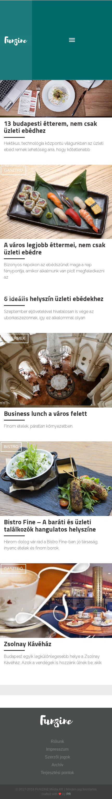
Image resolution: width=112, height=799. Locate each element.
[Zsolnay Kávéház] (56, 600)
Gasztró (13, 568)
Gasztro (13, 170)
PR (68, 794)
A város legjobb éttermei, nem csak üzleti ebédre (54, 248)
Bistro (11, 446)
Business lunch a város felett (45, 413)
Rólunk (57, 741)
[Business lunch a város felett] (56, 370)
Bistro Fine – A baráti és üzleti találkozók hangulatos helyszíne (50, 525)
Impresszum (57, 749)
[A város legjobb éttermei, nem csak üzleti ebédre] (56, 201)
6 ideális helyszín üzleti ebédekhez (53, 299)
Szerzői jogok (57, 757)
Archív (57, 765)
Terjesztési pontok (57, 772)
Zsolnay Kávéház (27, 644)
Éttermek (14, 338)
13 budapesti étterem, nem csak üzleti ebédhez (50, 127)
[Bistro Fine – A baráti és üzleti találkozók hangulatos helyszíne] (56, 478)
